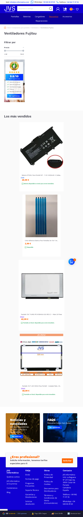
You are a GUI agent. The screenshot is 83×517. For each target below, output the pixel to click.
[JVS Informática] (9, 11)
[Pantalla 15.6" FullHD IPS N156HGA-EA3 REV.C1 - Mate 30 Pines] (60, 299)
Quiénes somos (13, 477)
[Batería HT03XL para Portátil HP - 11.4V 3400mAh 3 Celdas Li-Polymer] (60, 161)
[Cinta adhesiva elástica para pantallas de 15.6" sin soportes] (57, 229)
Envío (27, 475)
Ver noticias (16, 436)
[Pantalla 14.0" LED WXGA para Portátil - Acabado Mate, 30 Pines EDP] (59, 372)
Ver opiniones (54, 427)
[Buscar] (50, 8)
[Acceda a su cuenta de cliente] (58, 10)
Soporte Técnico (32, 490)
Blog (8, 492)
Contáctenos (12, 488)
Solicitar (67, 461)
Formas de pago (32, 479)
